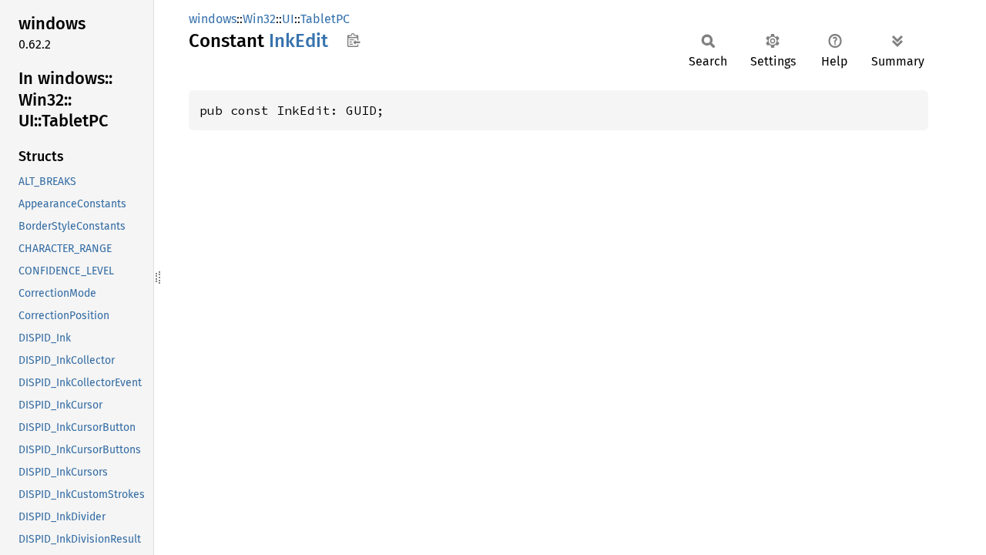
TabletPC (325, 19)
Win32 (259, 19)
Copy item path (353, 40)
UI (288, 19)
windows (212, 19)
